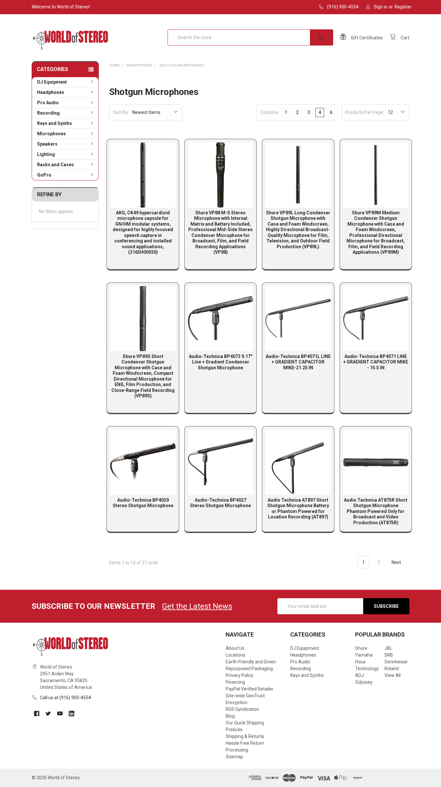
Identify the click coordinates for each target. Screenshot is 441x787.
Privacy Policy (239, 675)
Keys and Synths (54, 123)
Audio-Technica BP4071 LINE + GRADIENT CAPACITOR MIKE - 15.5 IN (375, 362)
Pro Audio (48, 102)
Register (403, 6)
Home (114, 65)
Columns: (269, 112)
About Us (235, 648)
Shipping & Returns (245, 736)
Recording (48, 113)
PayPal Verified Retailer (249, 688)
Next (397, 562)
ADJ (359, 675)
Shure (361, 648)
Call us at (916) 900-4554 (65, 697)
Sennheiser (396, 661)
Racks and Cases (55, 164)
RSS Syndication (242, 709)
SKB (389, 655)
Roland (392, 668)
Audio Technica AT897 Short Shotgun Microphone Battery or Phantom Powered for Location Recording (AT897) (298, 508)
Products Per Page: (364, 112)
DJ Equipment (52, 82)
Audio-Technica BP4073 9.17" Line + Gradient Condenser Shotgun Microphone (220, 362)
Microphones (51, 133)
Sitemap (234, 756)
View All (393, 675)
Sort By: (121, 112)
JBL (388, 648)
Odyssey (364, 682)
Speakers (47, 144)
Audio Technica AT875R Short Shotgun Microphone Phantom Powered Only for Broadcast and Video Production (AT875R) (375, 511)
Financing (235, 682)
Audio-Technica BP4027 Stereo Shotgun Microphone (220, 502)
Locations (235, 655)
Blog (230, 716)
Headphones (50, 92)
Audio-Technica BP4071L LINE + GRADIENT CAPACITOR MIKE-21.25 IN (298, 362)
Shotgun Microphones (181, 65)
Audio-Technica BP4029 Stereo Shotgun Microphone (143, 502)
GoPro (44, 175)
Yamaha (364, 655)
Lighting (46, 154)
